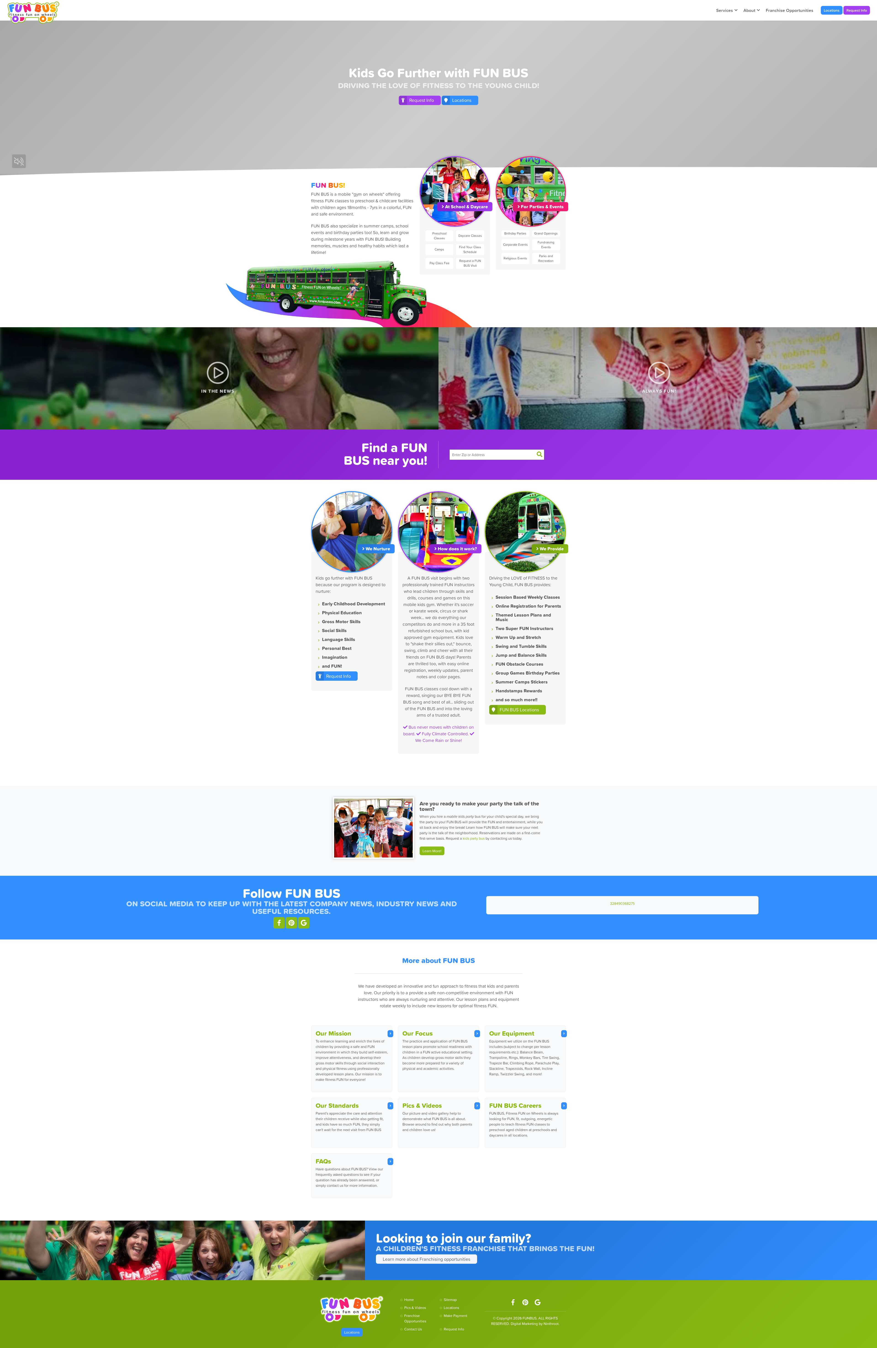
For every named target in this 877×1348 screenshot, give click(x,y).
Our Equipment (511, 1033)
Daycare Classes (470, 235)
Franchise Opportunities (789, 10)
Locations (832, 10)
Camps (439, 249)
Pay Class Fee (439, 263)
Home (409, 1299)
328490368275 (622, 903)
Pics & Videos (422, 1105)
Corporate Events (515, 244)
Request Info (856, 10)
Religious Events (515, 258)
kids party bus (474, 838)
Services (724, 10)
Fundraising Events (546, 244)
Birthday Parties (515, 233)
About (749, 10)
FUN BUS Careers (515, 1105)
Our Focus (417, 1033)
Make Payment (455, 1315)
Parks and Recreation (546, 258)
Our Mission (333, 1033)
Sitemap (450, 1299)
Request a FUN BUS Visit (470, 263)
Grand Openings (546, 233)
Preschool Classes (439, 235)
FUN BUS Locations (519, 709)
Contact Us (413, 1329)
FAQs (323, 1161)
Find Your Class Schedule (470, 249)
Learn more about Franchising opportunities (426, 1259)
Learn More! (432, 851)
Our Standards (337, 1105)
